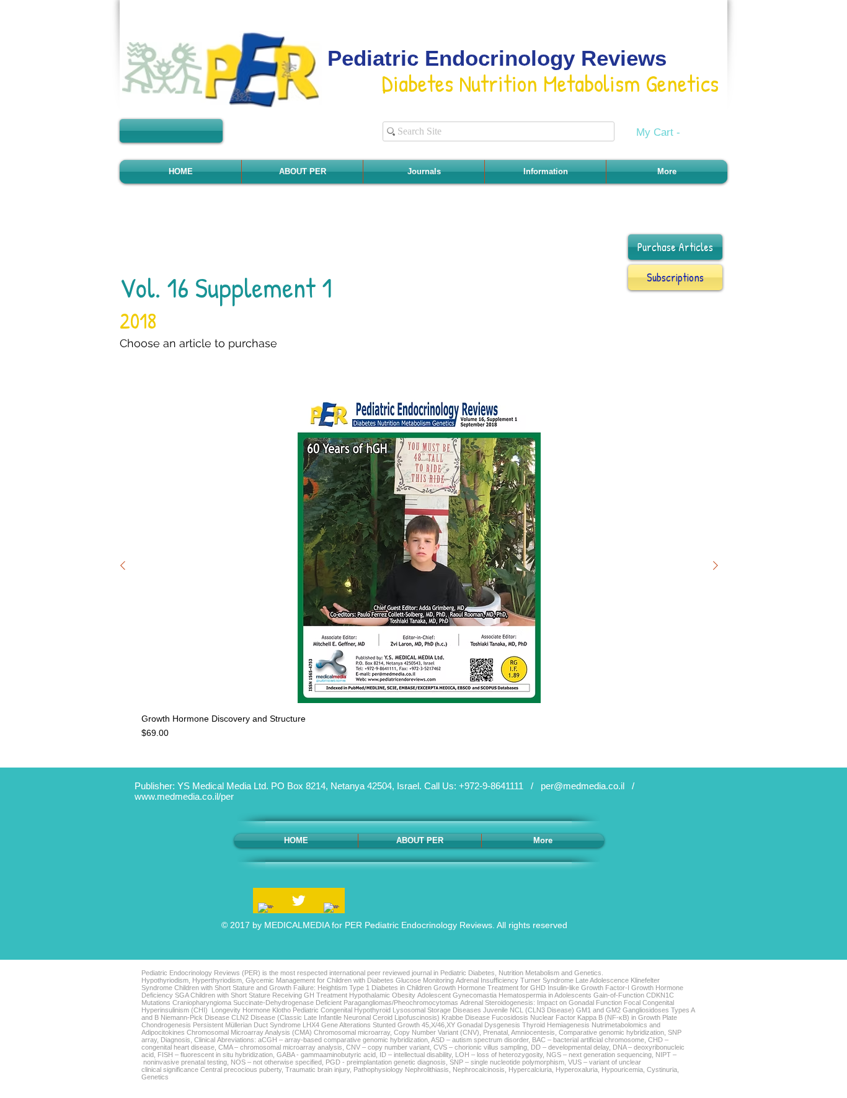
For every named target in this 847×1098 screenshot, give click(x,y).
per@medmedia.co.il (582, 786)
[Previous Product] (122, 565)
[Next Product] (715, 565)
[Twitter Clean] (298, 900)
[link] (666, 132)
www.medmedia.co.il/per (184, 796)
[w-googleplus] (331, 910)
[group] (419, 565)
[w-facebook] (265, 910)
